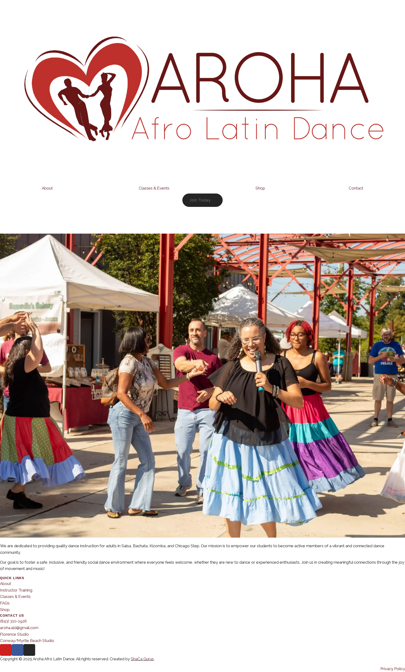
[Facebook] (17, 650)
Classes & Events (154, 188)
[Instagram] (29, 650)
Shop (260, 188)
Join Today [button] (200, 200)
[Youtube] (6, 650)
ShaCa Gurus (142, 659)
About (47, 188)
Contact (356, 188)
